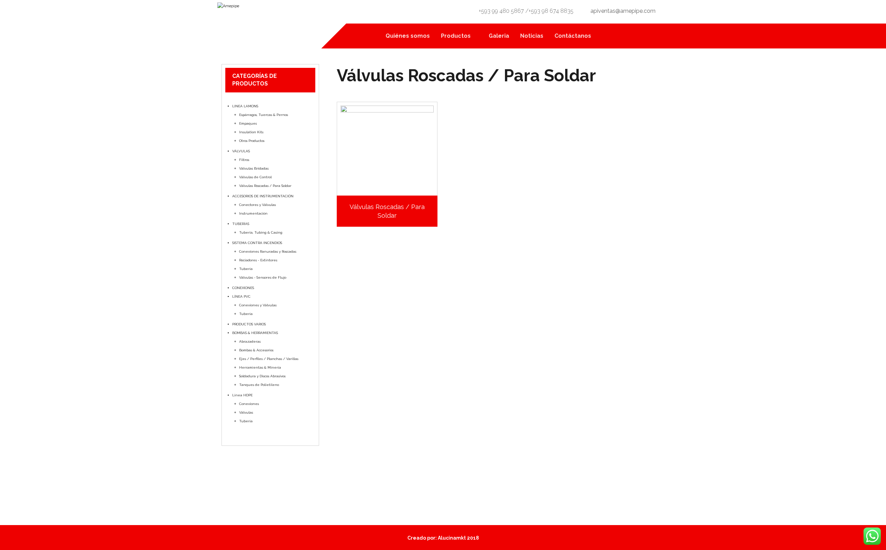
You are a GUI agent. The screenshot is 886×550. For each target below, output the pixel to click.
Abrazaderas (250, 341)
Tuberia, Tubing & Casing (260, 232)
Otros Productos (251, 141)
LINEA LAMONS (245, 106)
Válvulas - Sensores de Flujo (262, 277)
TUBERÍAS (240, 224)
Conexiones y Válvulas (258, 305)
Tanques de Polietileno (259, 385)
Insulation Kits (251, 132)
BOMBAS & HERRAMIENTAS (255, 333)
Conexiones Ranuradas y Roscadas (267, 251)
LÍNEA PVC (241, 296)
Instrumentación (253, 213)
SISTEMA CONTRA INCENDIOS (257, 243)
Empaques (248, 123)
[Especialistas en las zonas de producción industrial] (275, 17)
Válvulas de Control (255, 177)
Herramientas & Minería (260, 367)
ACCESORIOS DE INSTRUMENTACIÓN (262, 196)
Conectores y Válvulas (257, 205)
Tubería (246, 269)
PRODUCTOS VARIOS (249, 324)
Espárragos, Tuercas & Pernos (263, 115)
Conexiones (249, 404)
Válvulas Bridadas (254, 168)
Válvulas (246, 412)
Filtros (244, 160)
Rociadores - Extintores (258, 260)
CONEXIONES (243, 288)
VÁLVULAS (241, 151)
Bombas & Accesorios (256, 350)
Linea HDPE (242, 395)
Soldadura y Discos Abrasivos (262, 376)
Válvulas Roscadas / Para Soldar (265, 186)
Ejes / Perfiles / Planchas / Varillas (268, 359)
